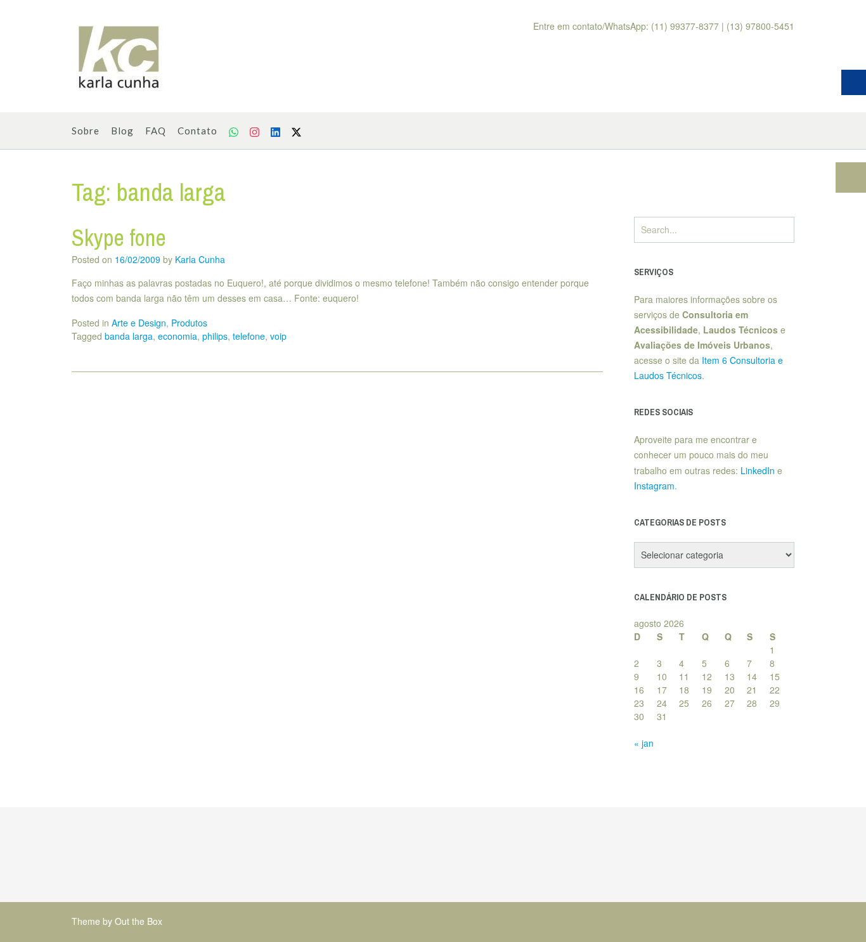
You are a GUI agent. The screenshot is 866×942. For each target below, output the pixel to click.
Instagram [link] (654, 485)
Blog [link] (122, 130)
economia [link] (177, 336)
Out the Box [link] (138, 921)
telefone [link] (249, 336)
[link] (119, 56)
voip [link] (278, 336)
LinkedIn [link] (757, 470)
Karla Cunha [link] (200, 259)
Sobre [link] (86, 130)
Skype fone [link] (119, 238)
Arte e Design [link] (139, 322)
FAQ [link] (155, 130)
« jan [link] (644, 743)
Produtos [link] (189, 322)
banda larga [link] (129, 336)
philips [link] (215, 336)
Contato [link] (197, 130)
